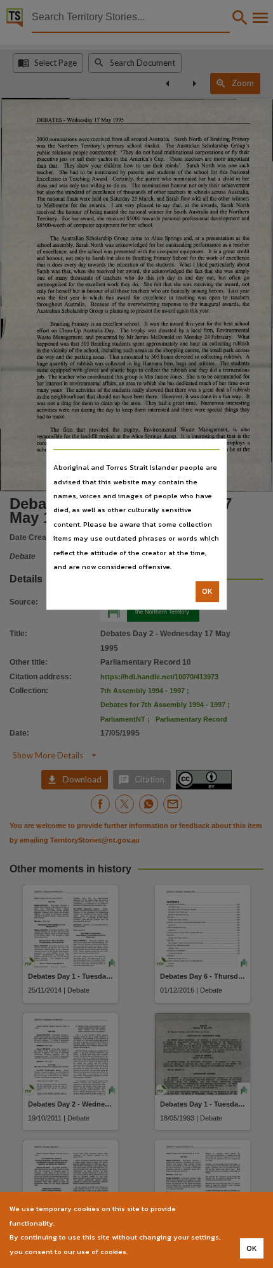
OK (207, 592)
